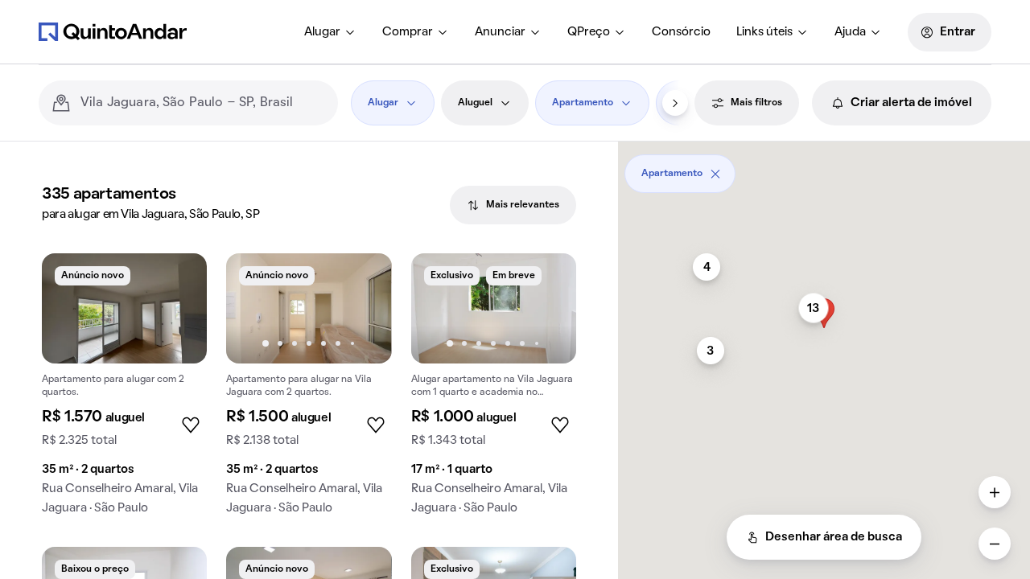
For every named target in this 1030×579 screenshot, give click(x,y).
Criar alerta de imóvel (911, 103)
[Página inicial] (113, 31)
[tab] (513, 205)
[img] (124, 308)
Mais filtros (756, 103)
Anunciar (500, 32)
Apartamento (582, 103)
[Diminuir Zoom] (994, 544)
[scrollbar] (824, 168)
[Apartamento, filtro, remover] (715, 173)
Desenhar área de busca (833, 537)
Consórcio (681, 32)
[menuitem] (330, 32)
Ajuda (850, 32)
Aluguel (475, 103)
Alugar (322, 32)
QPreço (588, 32)
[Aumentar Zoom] (994, 492)
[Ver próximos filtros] (675, 103)
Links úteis (764, 32)
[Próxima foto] (363, 308)
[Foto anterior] (255, 308)
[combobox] (202, 103)
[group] (124, 390)
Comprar (407, 32)
